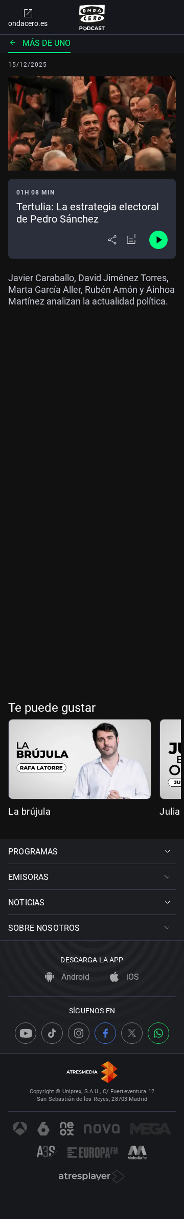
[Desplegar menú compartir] (112, 240)
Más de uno (46, 43)
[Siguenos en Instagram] (78, 1033)
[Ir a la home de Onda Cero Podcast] (92, 17)
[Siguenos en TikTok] (52, 1033)
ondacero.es (28, 23)
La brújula (29, 811)
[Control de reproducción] (158, 240)
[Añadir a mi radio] (132, 240)
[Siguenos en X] (132, 1033)
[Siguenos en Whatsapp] (158, 1033)
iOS (131, 977)
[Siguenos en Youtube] (25, 1033)
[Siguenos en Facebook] (105, 1033)
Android (74, 977)
